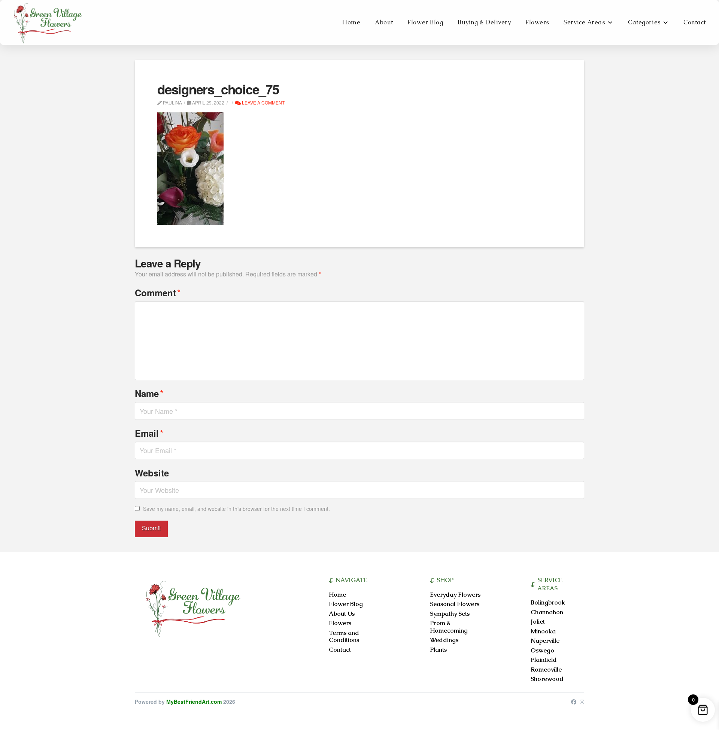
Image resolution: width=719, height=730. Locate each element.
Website (152, 472)
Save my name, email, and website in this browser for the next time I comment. (236, 508)
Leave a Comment (263, 102)
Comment (157, 292)
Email (149, 432)
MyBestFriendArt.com (194, 701)
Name (149, 393)
